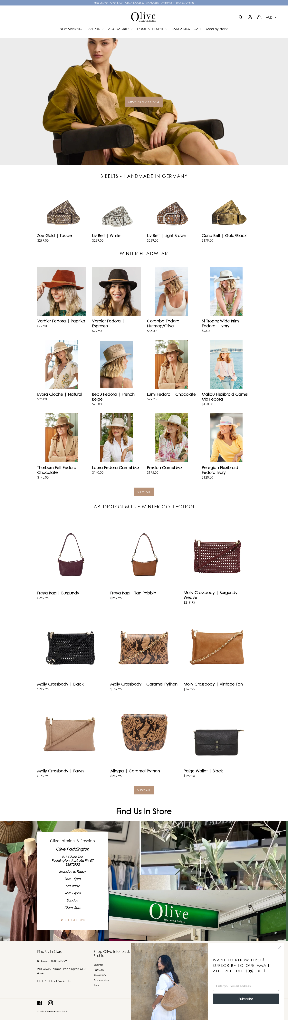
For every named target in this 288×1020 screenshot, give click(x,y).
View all (144, 492)
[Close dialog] (279, 947)
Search (98, 965)
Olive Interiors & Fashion (57, 1011)
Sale (96, 985)
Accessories (101, 980)
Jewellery (100, 975)
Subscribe (246, 999)
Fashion (99, 970)
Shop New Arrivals (143, 101)
